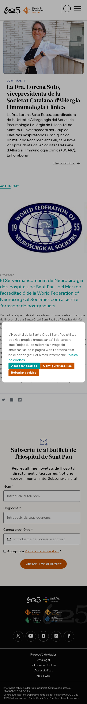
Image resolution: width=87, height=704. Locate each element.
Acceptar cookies (24, 366)
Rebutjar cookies (23, 372)
